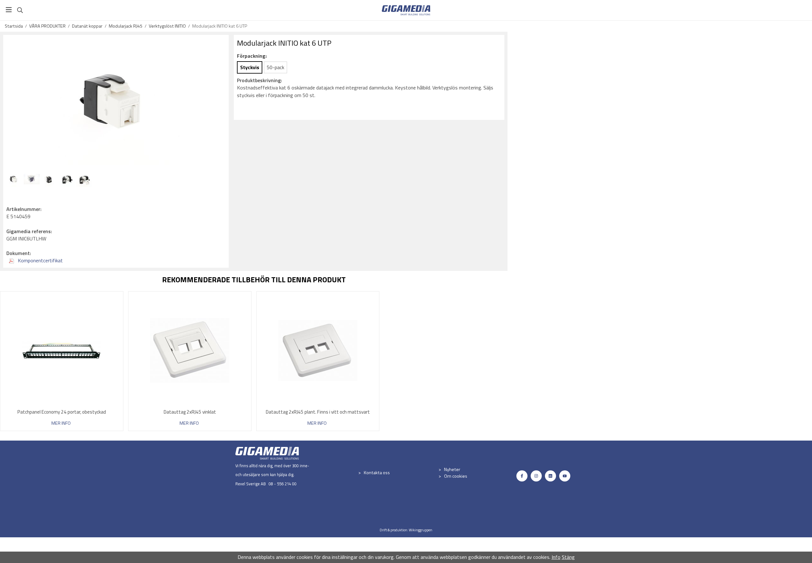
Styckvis (249, 67)
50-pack (275, 67)
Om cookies (455, 476)
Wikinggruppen (420, 530)
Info (556, 557)
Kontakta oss (377, 472)
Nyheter (452, 469)
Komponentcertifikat (39, 260)
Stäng (568, 557)
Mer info (61, 423)
